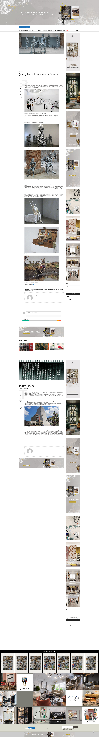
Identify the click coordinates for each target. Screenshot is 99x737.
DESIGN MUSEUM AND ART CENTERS (26, 30)
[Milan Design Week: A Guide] (26, 347)
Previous (2, 661)
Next (97, 661)
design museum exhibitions (48, 289)
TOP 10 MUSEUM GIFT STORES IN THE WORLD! (56, 351)
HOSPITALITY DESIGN (39, 30)
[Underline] (30, 316)
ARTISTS (33, 30)
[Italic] (28, 316)
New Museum (55, 289)
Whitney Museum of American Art (58, 391)
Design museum (41, 289)
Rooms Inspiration (59, 30)
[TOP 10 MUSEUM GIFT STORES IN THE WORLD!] (57, 346)
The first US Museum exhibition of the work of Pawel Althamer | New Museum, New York (39, 75)
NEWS (19, 30)
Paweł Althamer (60, 289)
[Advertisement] (41, 62)
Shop (67, 30)
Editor (35, 295)
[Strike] (31, 316)
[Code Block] (37, 316)
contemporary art (29, 289)
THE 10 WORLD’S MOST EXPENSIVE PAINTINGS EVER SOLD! (42, 352)
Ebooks (64, 30)
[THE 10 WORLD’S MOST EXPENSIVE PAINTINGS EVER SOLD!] (42, 346)
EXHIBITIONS (45, 30)
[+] (41, 315)
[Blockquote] (36, 316)
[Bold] (27, 316)
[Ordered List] (33, 316)
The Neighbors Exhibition (28, 290)
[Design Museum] (24, 27)
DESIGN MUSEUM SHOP (51, 30)
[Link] (38, 316)
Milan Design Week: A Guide (23, 352)
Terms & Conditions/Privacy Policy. (73, 291)
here (33, 284)
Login (60, 309)
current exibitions (36, 289)
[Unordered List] (34, 316)
